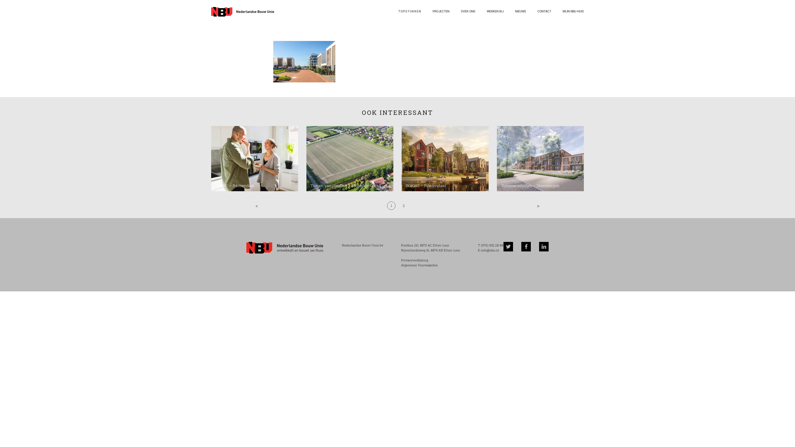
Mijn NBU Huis (573, 11)
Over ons (468, 11)
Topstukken (409, 11)
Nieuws (520, 11)
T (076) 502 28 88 (490, 245)
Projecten (441, 11)
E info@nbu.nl (488, 250)
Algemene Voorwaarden (419, 265)
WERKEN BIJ (495, 11)
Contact (544, 11)
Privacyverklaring (414, 260)
